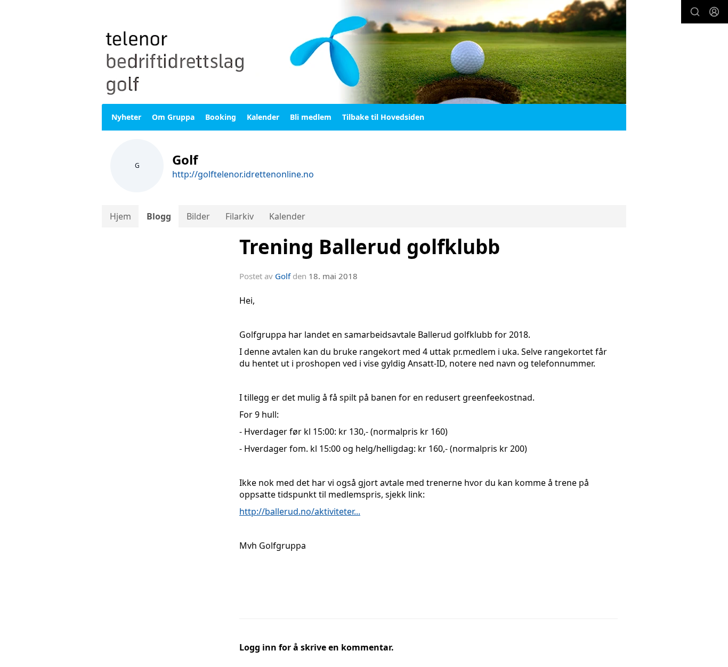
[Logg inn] (714, 11)
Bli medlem (310, 117)
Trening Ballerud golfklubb (369, 246)
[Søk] (695, 11)
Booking (220, 117)
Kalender (263, 117)
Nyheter (126, 117)
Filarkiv (239, 216)
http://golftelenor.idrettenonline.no (243, 174)
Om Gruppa (173, 117)
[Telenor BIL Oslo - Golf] (364, 52)
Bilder (198, 216)
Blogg (159, 216)
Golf (282, 276)
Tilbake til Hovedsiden (383, 117)
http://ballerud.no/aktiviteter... (299, 511)
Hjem (120, 216)
